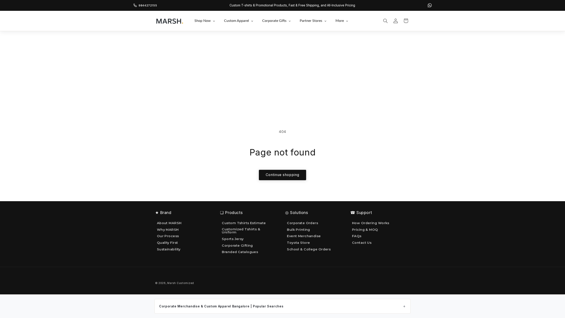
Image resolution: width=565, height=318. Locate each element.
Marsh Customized (180, 283)
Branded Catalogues (240, 252)
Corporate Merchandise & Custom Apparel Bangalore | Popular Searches (221, 306)
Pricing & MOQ (365, 230)
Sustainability (169, 249)
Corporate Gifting (237, 246)
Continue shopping (282, 175)
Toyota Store (298, 243)
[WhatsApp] (430, 5)
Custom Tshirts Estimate (244, 223)
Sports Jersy (232, 239)
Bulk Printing (298, 230)
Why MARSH (168, 230)
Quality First (167, 243)
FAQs (357, 236)
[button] (385, 21)
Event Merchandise (304, 236)
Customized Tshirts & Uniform (241, 231)
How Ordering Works (370, 223)
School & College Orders (309, 249)
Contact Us (361, 243)
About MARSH (169, 223)
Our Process (168, 236)
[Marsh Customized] (169, 20)
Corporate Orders (302, 223)
